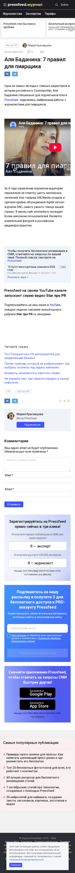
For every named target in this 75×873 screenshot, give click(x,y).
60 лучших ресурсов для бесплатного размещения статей (32, 779)
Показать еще (16, 277)
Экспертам (33, 13)
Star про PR (11, 45)
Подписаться (32, 424)
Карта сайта (12, 841)
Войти (64, 4)
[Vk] (7, 74)
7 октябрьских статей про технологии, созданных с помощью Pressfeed (33, 789)
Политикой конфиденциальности (26, 859)
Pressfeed (11, 100)
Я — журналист (40, 563)
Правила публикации (46, 841)
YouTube (55, 305)
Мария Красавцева (30, 414)
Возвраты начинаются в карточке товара (32, 373)
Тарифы (50, 13)
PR (8, 391)
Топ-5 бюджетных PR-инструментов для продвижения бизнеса (32, 356)
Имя (9, 475)
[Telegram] (15, 74)
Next (71, 29)
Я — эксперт (40, 546)
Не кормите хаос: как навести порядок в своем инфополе (36, 380)
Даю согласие (18, 635)
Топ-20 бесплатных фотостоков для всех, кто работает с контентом (38, 769)
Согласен (16, 865)
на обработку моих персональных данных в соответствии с (36, 638)
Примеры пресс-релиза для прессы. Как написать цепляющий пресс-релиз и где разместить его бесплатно (34, 758)
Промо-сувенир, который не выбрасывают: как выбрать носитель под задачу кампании (37, 365)
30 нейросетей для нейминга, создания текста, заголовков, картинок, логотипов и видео (36, 800)
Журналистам (12, 13)
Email (9, 489)
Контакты (26, 841)
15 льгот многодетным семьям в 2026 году (31, 268)
